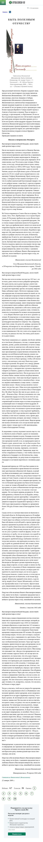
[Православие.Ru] (17, 2)
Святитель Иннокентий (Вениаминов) (16, 777)
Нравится (5, 12)
